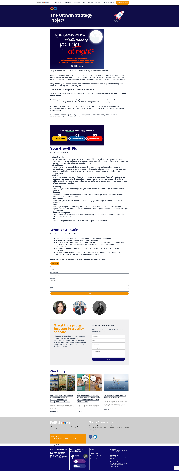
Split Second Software (108, 2)
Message (52, 278)
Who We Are (58, 2)
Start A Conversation (101, 422)
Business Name (54, 272)
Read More (53, 411)
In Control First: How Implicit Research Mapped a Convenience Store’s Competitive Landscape (61, 399)
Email (51, 287)
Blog (84, 2)
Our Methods (67, 2)
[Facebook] (90, 437)
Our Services (77, 2)
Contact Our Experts (122, 2)
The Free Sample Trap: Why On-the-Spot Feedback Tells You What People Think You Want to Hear (88, 399)
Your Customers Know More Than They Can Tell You (115, 397)
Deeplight (90, 2)
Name (51, 267)
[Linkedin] (95, 437)
